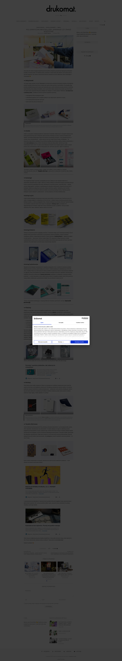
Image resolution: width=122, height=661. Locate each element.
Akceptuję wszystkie (79, 341)
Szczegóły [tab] (61, 322)
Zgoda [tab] (42, 322)
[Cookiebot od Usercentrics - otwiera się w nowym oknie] (82, 318)
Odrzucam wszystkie (42, 341)
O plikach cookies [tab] (80, 322)
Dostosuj (60, 341)
